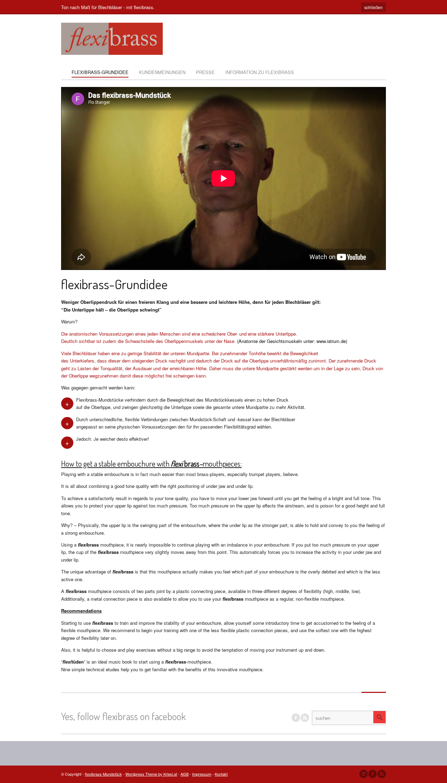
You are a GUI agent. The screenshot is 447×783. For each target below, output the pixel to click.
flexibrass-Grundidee (100, 72)
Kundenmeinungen (162, 72)
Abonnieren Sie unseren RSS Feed (382, 774)
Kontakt (221, 774)
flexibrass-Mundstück (103, 774)
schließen (373, 7)
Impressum (201, 774)
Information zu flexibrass (259, 72)
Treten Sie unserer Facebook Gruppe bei (296, 718)
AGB (185, 774)
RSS (305, 718)
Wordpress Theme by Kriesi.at (151, 774)
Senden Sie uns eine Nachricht (363, 774)
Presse (205, 72)
